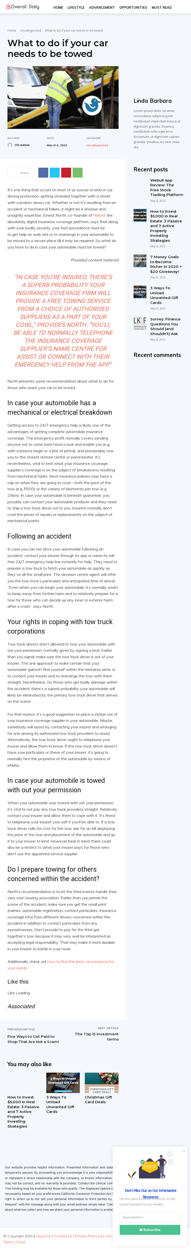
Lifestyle (76, 7)
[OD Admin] (10, 145)
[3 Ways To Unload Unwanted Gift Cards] (63, 1083)
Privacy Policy (86, 1236)
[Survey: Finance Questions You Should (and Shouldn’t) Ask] (140, 323)
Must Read (162, 7)
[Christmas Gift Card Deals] (102, 1083)
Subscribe (151, 1230)
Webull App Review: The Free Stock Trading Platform (166, 187)
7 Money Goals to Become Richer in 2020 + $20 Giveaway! (166, 264)
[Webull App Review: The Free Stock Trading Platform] (140, 184)
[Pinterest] (66, 173)
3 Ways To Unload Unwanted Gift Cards (60, 1104)
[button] (180, 7)
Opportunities (133, 7)
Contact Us (63, 1236)
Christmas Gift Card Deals (98, 1099)
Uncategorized (30, 30)
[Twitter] (55, 173)
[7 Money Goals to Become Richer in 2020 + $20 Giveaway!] (140, 260)
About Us (43, 1236)
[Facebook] (43, 173)
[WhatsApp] (78, 173)
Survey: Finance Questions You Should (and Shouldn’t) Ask (165, 326)
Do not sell (108, 1236)
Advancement (102, 7)
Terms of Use (14, 1242)
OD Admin (22, 145)
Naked (99, 215)
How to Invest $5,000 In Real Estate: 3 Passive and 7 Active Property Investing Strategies (23, 1112)
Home (58, 7)
